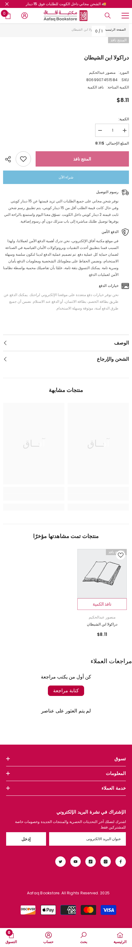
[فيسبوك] (120, 861)
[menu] (125, 15)
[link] (98, 497)
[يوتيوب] (75, 861)
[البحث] (107, 15)
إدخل (26, 839)
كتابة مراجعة (66, 690)
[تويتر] (60, 861)
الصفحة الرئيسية (115, 29)
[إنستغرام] (105, 861)
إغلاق (7, 4)
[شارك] (9, 159)
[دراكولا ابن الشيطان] (102, 573)
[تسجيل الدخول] (25, 16)
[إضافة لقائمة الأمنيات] (23, 159)
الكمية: (123, 119)
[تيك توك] (90, 861)
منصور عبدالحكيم (102, 72)
